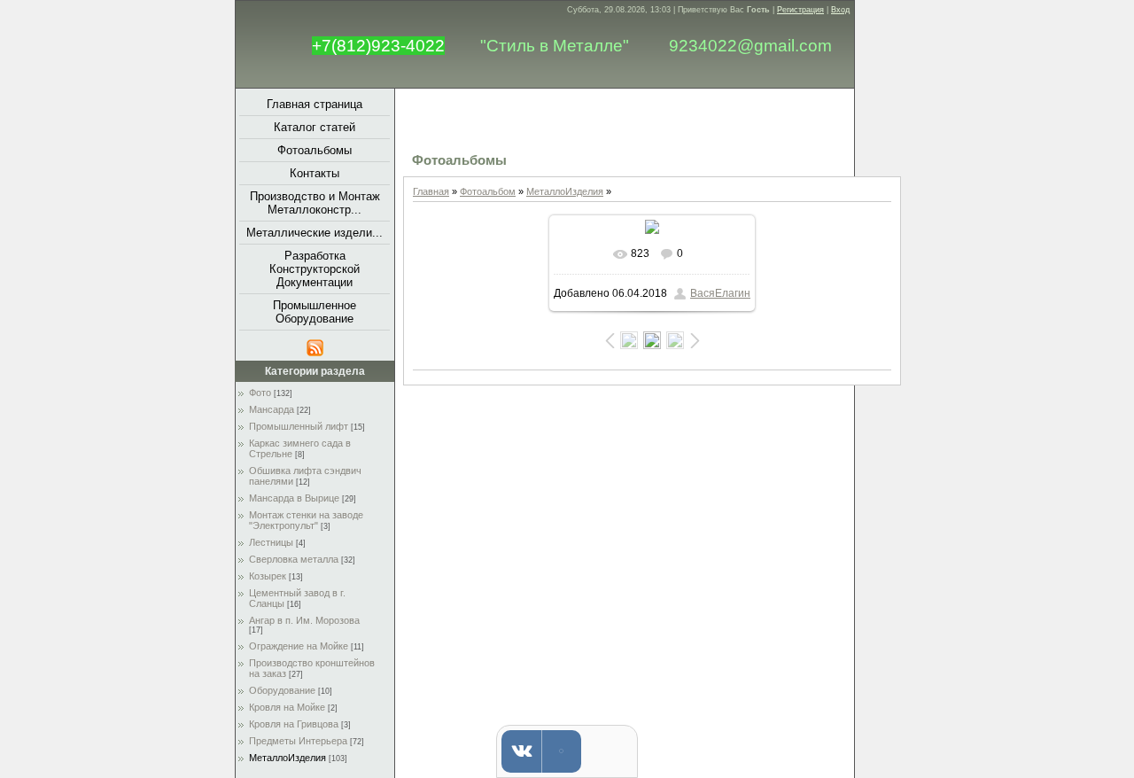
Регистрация (800, 9)
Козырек (267, 576)
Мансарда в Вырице (294, 498)
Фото (260, 392)
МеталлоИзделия (287, 757)
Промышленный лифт (298, 426)
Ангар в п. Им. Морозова (304, 620)
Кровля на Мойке (287, 707)
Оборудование (282, 690)
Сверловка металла (293, 559)
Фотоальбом (488, 191)
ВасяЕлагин (720, 293)
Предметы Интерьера (298, 740)
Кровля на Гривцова (293, 724)
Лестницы (271, 542)
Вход (840, 9)
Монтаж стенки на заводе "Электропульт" (306, 520)
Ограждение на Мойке (298, 646)
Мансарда (271, 409)
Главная (431, 191)
